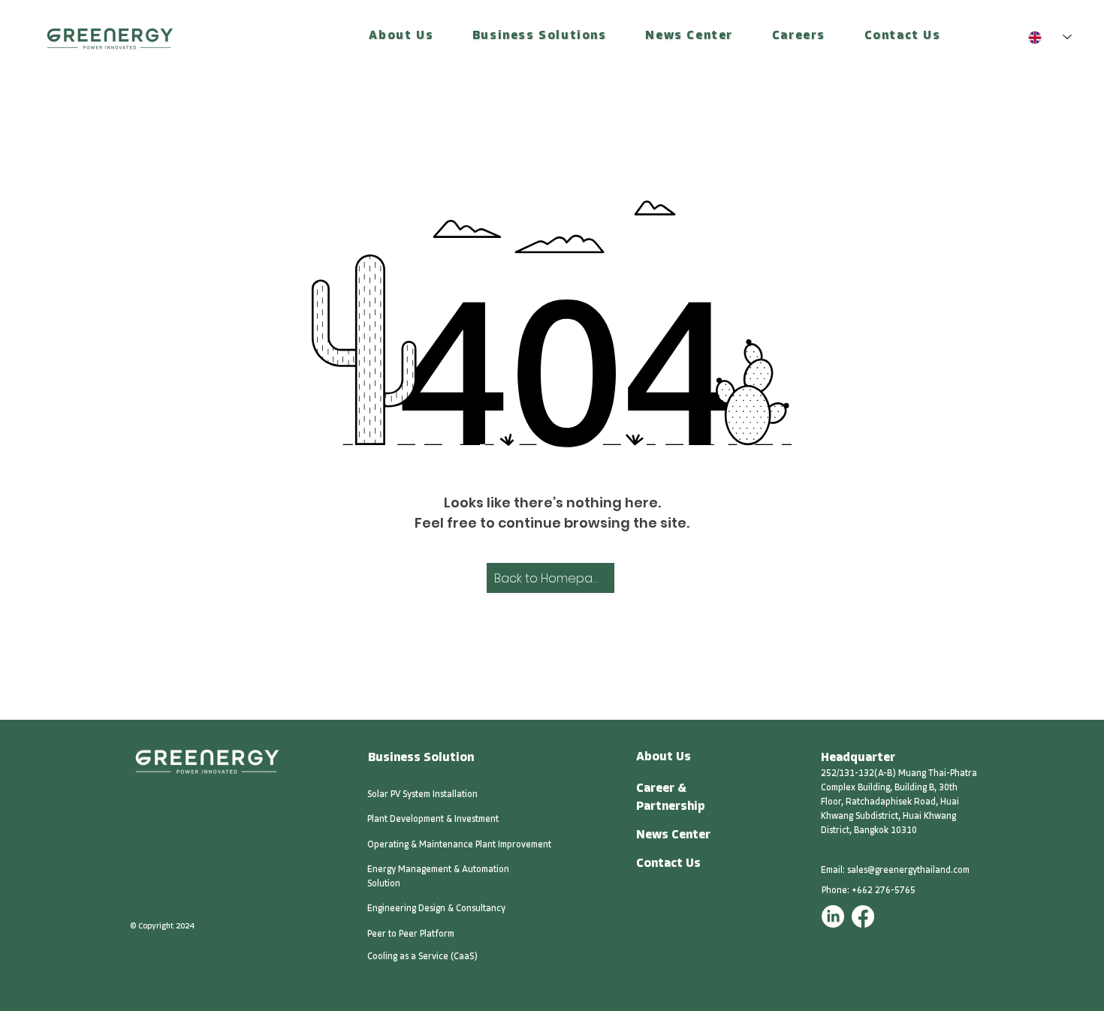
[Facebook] (863, 916)
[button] (402, 36)
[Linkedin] (833, 916)
